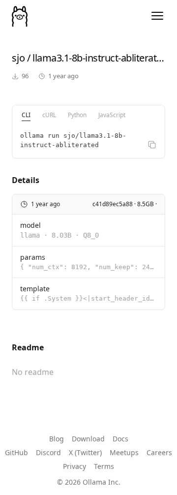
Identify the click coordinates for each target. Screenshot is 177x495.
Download (88, 438)
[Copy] (152, 145)
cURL (49, 115)
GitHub (16, 452)
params (32, 257)
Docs (120, 438)
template (35, 288)
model (30, 225)
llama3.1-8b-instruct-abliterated (99, 57)
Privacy (74, 466)
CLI (26, 115)
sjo (18, 57)
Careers (159, 452)
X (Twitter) (85, 452)
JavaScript (111, 115)
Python (77, 115)
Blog (56, 438)
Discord (48, 452)
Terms (104, 466)
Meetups (124, 452)
